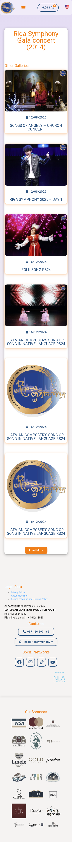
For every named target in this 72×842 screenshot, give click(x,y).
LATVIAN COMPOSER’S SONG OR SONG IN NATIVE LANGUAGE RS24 (36, 342)
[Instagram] (30, 662)
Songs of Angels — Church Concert (36, 127)
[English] (67, 6)
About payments (19, 595)
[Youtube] (52, 662)
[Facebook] (19, 662)
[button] (23, 7)
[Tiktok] (41, 662)
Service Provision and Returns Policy (29, 599)
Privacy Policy (18, 592)
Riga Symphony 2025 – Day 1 (36, 199)
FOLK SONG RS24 (36, 269)
